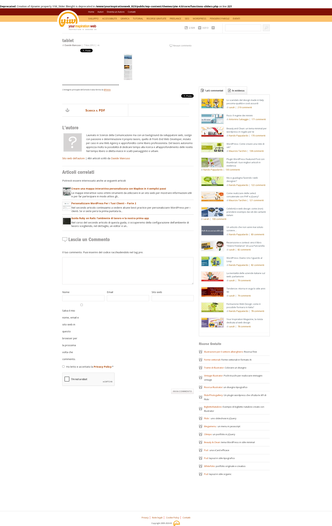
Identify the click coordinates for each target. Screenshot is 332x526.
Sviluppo (93, 18)
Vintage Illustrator (213, 375)
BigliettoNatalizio (213, 406)
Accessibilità (109, 18)
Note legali (157, 517)
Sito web (157, 292)
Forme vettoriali (212, 359)
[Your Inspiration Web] (177, 523)
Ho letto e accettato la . (89, 366)
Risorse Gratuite (156, 18)
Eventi (236, 18)
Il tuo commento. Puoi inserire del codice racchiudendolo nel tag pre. (102, 252)
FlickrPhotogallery (213, 395)
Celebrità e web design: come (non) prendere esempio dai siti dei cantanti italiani (246, 212)
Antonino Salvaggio (239, 119)
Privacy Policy (103, 366)
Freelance (175, 18)
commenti (245, 107)
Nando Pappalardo (238, 135)
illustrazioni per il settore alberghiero (223, 351)
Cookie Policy (172, 517)
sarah (232, 107)
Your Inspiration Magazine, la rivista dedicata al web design (245, 321)
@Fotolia (107, 89)
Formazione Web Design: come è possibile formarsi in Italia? (244, 305)
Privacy (145, 517)
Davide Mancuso (73, 45)
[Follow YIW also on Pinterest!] (213, 27)
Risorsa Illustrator (213, 387)
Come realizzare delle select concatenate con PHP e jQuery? (243, 195)
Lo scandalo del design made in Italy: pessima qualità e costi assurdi (245, 101)
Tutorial (138, 18)
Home (91, 11)
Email (110, 292)
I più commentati (214, 90)
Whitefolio (209, 466)
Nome (66, 292)
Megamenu (210, 426)
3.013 (205, 27)
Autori (101, 11)
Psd (206, 450)
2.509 (192, 27)
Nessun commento (182, 45)
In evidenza (238, 90)
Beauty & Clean (212, 442)
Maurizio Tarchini (238, 150)
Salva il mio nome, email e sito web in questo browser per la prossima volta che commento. (70, 335)
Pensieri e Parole (219, 18)
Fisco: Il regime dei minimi (240, 115)
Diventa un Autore (115, 11)
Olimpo (208, 434)
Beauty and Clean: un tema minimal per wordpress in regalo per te (247, 130)
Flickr (207, 418)
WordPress (199, 18)
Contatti (132, 11)
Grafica (125, 18)
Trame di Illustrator (214, 367)
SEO (187, 18)
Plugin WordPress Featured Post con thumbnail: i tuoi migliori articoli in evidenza (246, 162)
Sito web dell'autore (73, 158)
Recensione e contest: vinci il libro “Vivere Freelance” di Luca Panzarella (246, 244)
